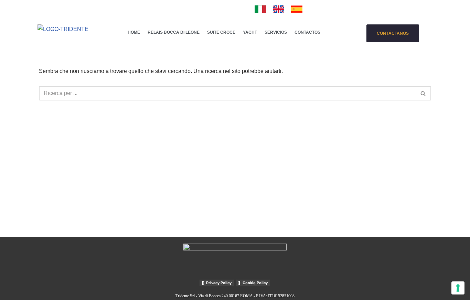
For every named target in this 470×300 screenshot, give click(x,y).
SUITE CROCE (221, 32)
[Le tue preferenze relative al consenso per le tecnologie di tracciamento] (457, 287)
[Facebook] (216, 8)
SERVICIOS (276, 32)
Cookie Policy (255, 282)
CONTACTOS (307, 32)
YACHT (250, 32)
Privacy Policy (219, 282)
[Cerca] (423, 93)
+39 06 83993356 (153, 8)
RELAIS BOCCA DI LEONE (174, 32)
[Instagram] (227, 8)
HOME (134, 32)
